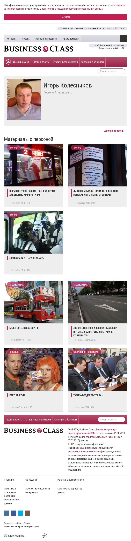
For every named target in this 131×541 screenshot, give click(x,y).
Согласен (65, 16)
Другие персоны (114, 130)
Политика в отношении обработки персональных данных (11, 496)
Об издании (31, 479)
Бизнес (14, 352)
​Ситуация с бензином (92, 62)
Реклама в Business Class (70, 479)
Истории (11, 38)
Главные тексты (41, 62)
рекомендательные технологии (84, 451)
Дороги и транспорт (86, 352)
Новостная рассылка (46, 38)
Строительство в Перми (65, 62)
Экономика (17, 284)
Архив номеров (71, 38)
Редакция (9, 479)
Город (13, 147)
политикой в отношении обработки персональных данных (72, 8)
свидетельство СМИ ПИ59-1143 (102, 436)
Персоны (25, 38)
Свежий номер (20, 62)
